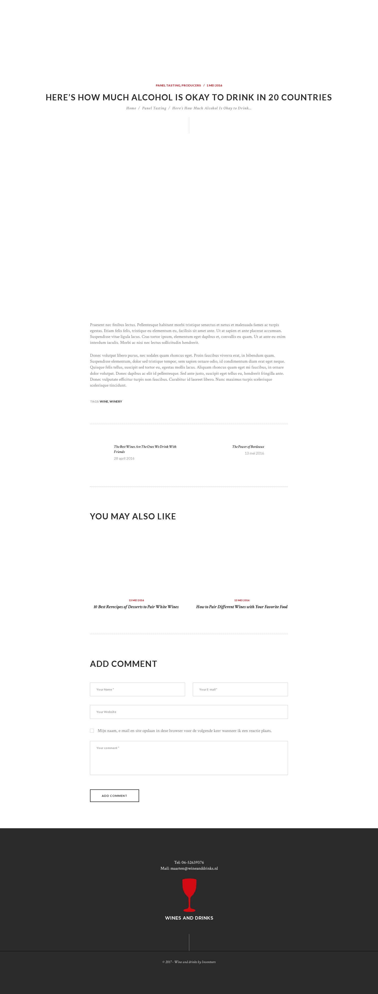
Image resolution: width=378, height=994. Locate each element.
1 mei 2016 (214, 85)
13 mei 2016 (136, 600)
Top (365, 981)
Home (131, 108)
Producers (191, 85)
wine (104, 401)
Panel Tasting (168, 85)
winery (116, 401)
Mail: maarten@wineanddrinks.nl (189, 868)
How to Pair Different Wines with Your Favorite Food (241, 607)
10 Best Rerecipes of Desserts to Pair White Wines (136, 607)
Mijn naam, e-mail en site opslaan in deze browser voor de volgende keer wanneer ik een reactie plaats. (185, 731)
